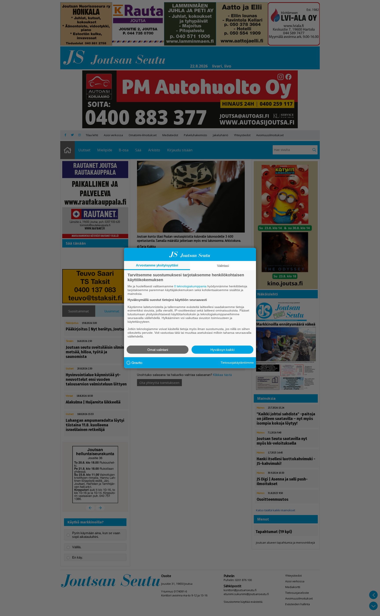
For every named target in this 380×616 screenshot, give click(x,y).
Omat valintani (157, 349)
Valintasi (223, 266)
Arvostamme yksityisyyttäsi (157, 265)
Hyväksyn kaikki (222, 349)
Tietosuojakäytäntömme (237, 362)
